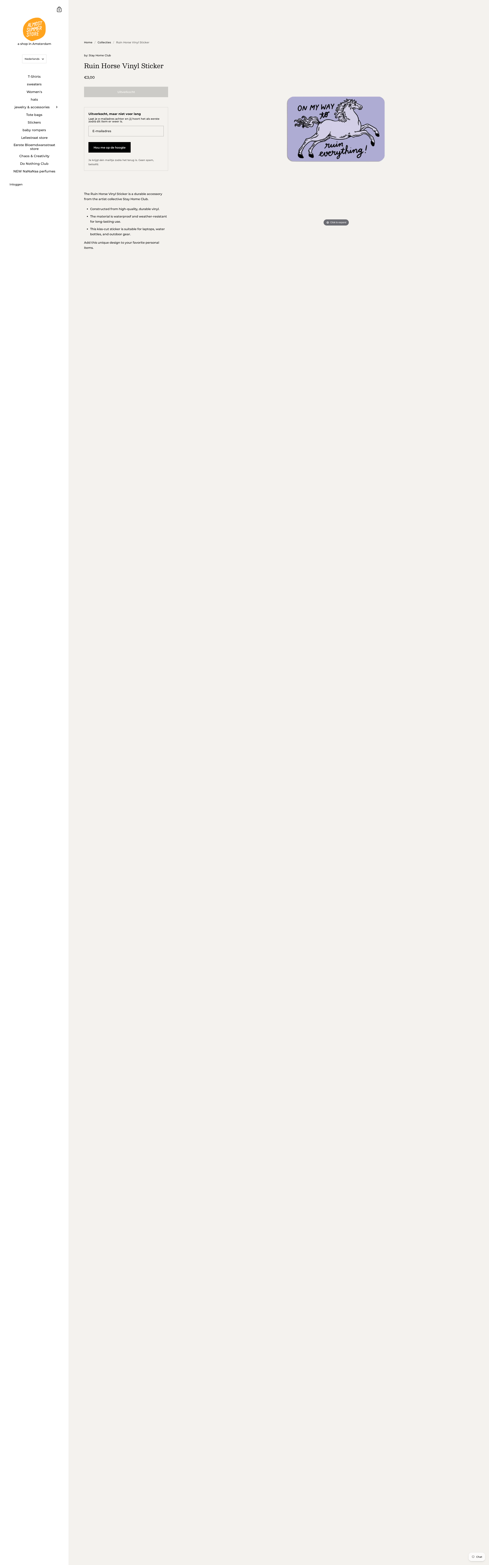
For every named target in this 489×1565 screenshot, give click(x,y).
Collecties (104, 42)
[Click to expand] (336, 129)
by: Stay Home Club (97, 55)
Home (88, 42)
